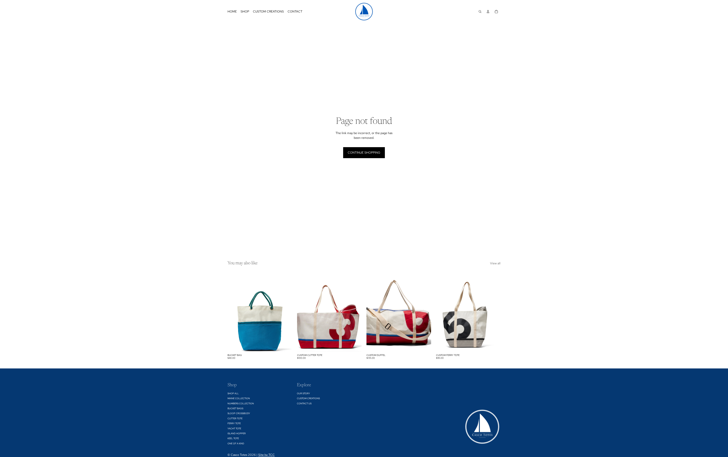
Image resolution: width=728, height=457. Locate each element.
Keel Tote (233, 438)
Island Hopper (237, 433)
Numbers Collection (241, 403)
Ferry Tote (234, 423)
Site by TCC (266, 455)
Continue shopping (364, 153)
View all (495, 263)
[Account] (488, 11)
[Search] (480, 11)
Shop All (233, 393)
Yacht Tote (234, 428)
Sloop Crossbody (239, 413)
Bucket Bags (235, 408)
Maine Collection (239, 398)
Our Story (303, 393)
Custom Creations (308, 398)
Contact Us (304, 403)
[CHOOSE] (286, 346)
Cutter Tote (235, 418)
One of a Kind (236, 443)
